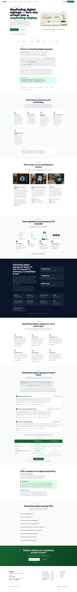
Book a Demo (44, 559)
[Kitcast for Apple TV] (11, 571)
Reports (52, 573)
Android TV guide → (38, 313)
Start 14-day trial (14, 29)
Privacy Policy (59, 586)
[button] (16, 2)
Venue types (52, 87)
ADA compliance (27, 89)
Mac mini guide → (45, 313)
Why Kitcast (11, 1)
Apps (52, 580)
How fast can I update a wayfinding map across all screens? (31, 530)
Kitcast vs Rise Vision (45, 576)
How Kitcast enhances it (24, 87)
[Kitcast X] (14, 579)
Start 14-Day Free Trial (34, 559)
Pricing (25, 1)
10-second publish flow (40, 87)
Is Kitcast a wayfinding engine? (25, 517)
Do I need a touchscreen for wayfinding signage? (29, 520)
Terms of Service (65, 586)
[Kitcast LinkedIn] (16, 579)
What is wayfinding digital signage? (26, 513)
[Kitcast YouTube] (17, 579)
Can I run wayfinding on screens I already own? (28, 540)
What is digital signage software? (46, 579)
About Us (52, 576)
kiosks (20, 22)
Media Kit (61, 576)
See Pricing (23, 29)
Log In (64, 1)
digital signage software (33, 104)
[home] (5, 1)
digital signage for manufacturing (19, 203)
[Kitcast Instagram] (11, 579)
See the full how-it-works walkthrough (38, 253)
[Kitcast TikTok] (13, 579)
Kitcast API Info (62, 573)
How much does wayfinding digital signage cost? (29, 533)
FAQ (31, 89)
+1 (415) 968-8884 (12, 576)
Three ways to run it (32, 87)
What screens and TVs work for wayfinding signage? (29, 523)
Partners (52, 578)
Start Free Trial (70, 1)
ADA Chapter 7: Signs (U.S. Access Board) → (36, 478)
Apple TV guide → (32, 313)
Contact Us (62, 575)
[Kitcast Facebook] (9, 579)
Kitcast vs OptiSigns (45, 573)
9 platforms (46, 87)
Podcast (52, 575)
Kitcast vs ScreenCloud (46, 575)
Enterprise (21, 1)
